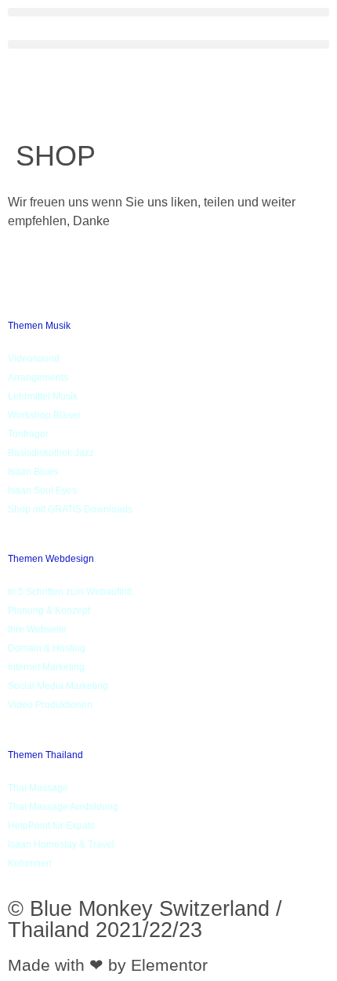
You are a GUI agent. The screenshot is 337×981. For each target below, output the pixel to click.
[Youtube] (226, 267)
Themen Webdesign (51, 558)
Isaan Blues (33, 471)
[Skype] (226, 285)
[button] (168, 12)
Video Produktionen (50, 704)
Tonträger (28, 434)
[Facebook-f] (120, 267)
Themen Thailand (45, 754)
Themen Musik (39, 325)
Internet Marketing (46, 667)
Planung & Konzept (49, 610)
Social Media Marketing (58, 685)
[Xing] (12, 285)
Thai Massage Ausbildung (63, 806)
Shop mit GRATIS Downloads (70, 509)
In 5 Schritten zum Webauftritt (70, 591)
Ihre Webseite (37, 629)
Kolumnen (30, 863)
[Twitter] (12, 267)
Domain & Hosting (46, 648)
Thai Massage (38, 787)
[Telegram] (120, 285)
